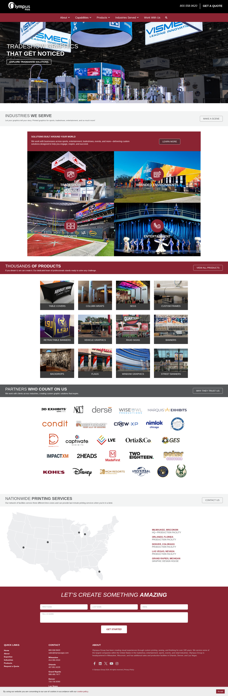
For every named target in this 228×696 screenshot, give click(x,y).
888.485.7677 (54, 674)
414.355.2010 (54, 660)
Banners (171, 340)
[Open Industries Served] (138, 18)
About (7, 654)
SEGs (133, 306)
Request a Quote (11, 666)
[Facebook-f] (94, 663)
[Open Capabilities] (90, 18)
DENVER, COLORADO (163, 544)
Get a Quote (212, 6)
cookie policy (82, 691)
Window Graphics (133, 374)
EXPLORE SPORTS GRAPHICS (26, 62)
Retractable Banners (57, 340)
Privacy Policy (129, 670)
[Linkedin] (100, 663)
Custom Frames (170, 306)
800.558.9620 (188, 5)
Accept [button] (220, 691)
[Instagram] (117, 663)
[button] (109, 101)
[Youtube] (111, 663)
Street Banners (171, 374)
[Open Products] (109, 18)
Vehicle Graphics (95, 340)
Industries (8, 660)
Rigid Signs (133, 340)
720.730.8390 (54, 682)
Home (6, 650)
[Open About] (69, 18)
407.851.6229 (54, 667)
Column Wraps (95, 306)
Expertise (8, 657)
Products (8, 663)
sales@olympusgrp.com (59, 653)
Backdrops (57, 374)
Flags (95, 374)
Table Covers (57, 306)
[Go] (79, 533)
